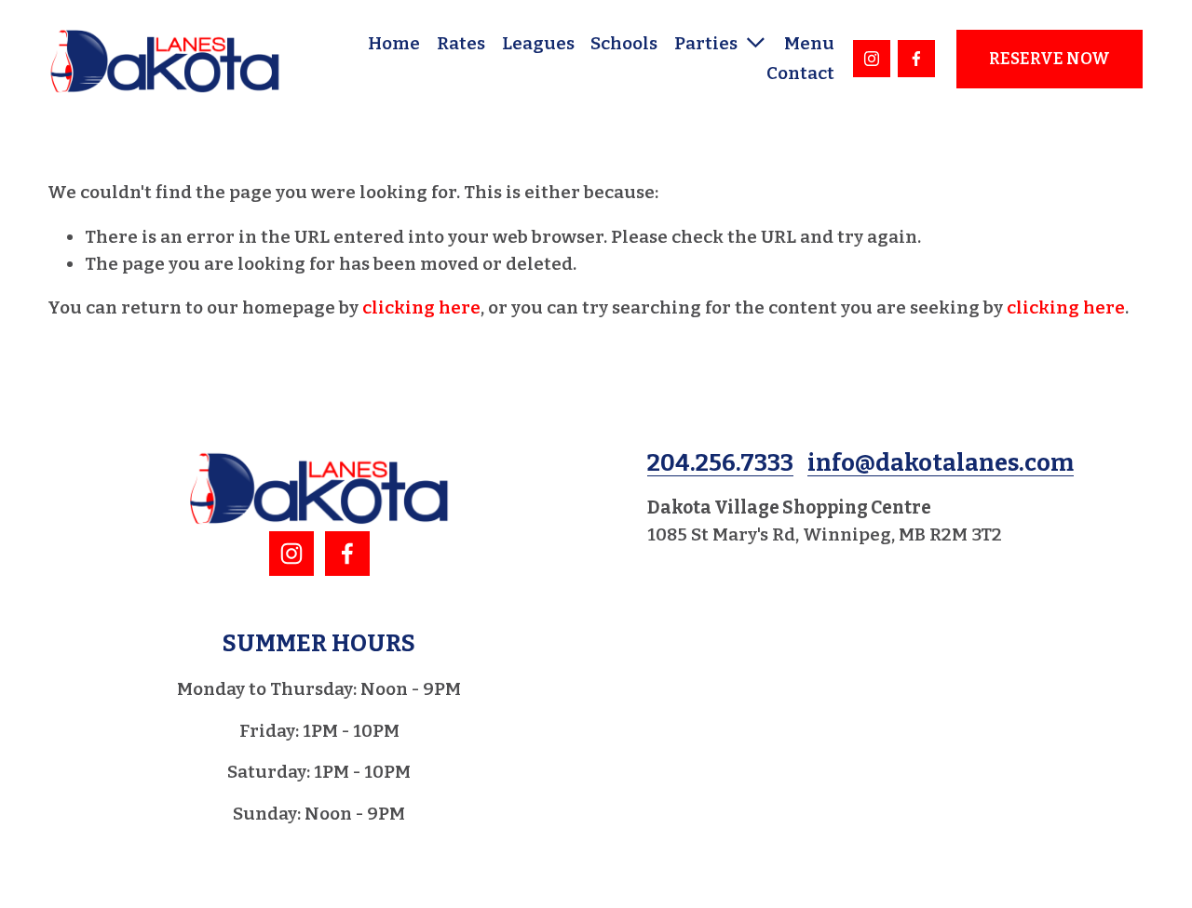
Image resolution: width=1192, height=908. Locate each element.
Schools (623, 43)
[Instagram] (871, 58)
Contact (800, 73)
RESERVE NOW (1049, 59)
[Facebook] (916, 58)
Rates (461, 43)
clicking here (421, 307)
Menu (809, 43)
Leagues (538, 43)
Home (394, 43)
